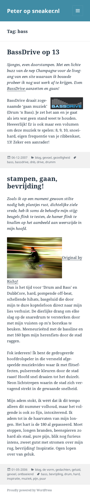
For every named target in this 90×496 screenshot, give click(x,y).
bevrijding (56, 474)
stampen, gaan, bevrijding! (32, 182)
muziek (27, 478)
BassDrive (16, 88)
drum (68, 474)
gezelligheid (61, 157)
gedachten (63, 469)
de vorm (48, 469)
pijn (35, 478)
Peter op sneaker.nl (33, 10)
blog (38, 157)
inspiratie (13, 478)
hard (76, 474)
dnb (32, 162)
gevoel (47, 157)
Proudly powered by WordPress (29, 490)
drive (40, 162)
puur (43, 478)
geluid (76, 469)
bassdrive (21, 162)
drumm (50, 162)
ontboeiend (26, 474)
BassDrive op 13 (33, 51)
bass (10, 162)
